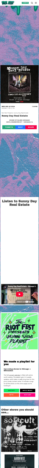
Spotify (11, 390)
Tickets (25, 2)
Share (31, 127)
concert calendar (14, 375)
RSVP (20, 127)
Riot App (27, 394)
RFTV (11, 394)
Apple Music (27, 390)
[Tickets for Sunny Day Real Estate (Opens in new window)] (19, 84)
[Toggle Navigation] (36, 3)
